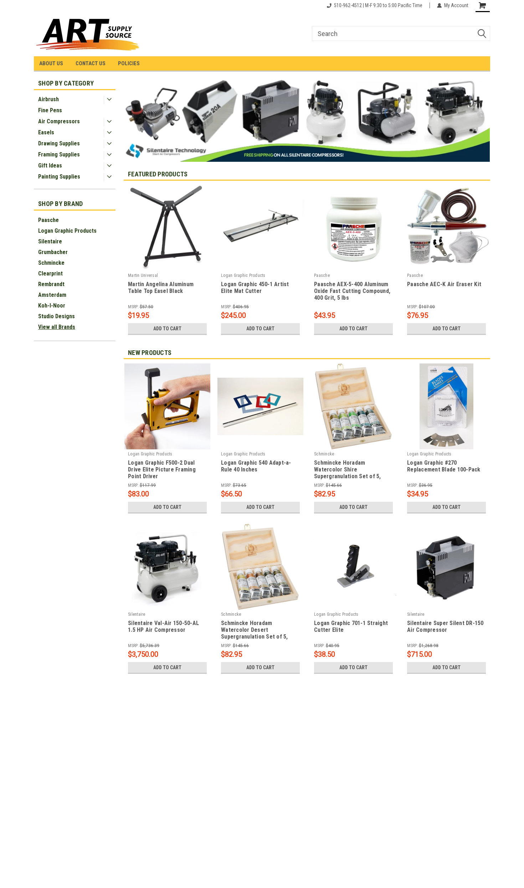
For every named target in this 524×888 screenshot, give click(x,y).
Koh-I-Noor (51, 305)
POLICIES (129, 63)
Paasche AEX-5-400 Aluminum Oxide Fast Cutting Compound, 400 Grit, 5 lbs (352, 291)
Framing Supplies (59, 154)
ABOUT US (51, 63)
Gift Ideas (50, 165)
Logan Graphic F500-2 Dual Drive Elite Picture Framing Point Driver (162, 469)
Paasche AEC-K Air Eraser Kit (444, 284)
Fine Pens (50, 110)
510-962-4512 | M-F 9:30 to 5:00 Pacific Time (378, 5)
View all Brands (56, 327)
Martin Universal (143, 275)
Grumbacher (53, 252)
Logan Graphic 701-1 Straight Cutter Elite (351, 626)
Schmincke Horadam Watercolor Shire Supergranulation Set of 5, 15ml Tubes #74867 (347, 470)
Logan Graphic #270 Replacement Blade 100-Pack (444, 466)
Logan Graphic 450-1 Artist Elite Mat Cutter (255, 287)
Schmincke (51, 262)
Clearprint (50, 273)
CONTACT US (91, 63)
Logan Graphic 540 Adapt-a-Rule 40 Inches (256, 466)
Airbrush (48, 99)
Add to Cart (167, 328)
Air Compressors (59, 121)
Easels (46, 132)
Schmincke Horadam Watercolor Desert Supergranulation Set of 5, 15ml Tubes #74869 (254, 630)
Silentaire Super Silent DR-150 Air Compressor (445, 626)
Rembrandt (51, 284)
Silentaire (50, 241)
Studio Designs (56, 316)
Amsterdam (52, 294)
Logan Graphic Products (67, 230)
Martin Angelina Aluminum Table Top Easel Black (161, 287)
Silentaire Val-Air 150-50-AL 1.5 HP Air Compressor (163, 626)
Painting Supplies (59, 176)
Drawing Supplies (59, 143)
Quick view (260, 265)
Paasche (48, 220)
